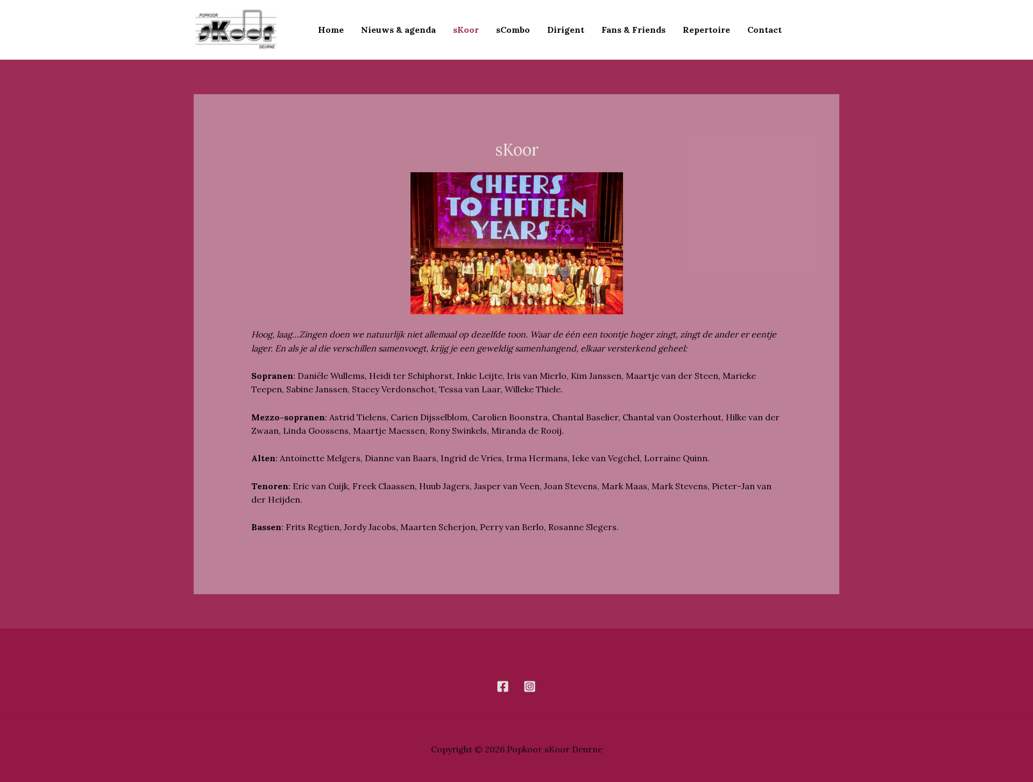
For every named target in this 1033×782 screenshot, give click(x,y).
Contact (764, 29)
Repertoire (706, 29)
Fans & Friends (634, 29)
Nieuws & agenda (398, 29)
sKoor (466, 29)
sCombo (513, 29)
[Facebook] (503, 686)
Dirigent (565, 29)
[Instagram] (529, 686)
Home (331, 29)
